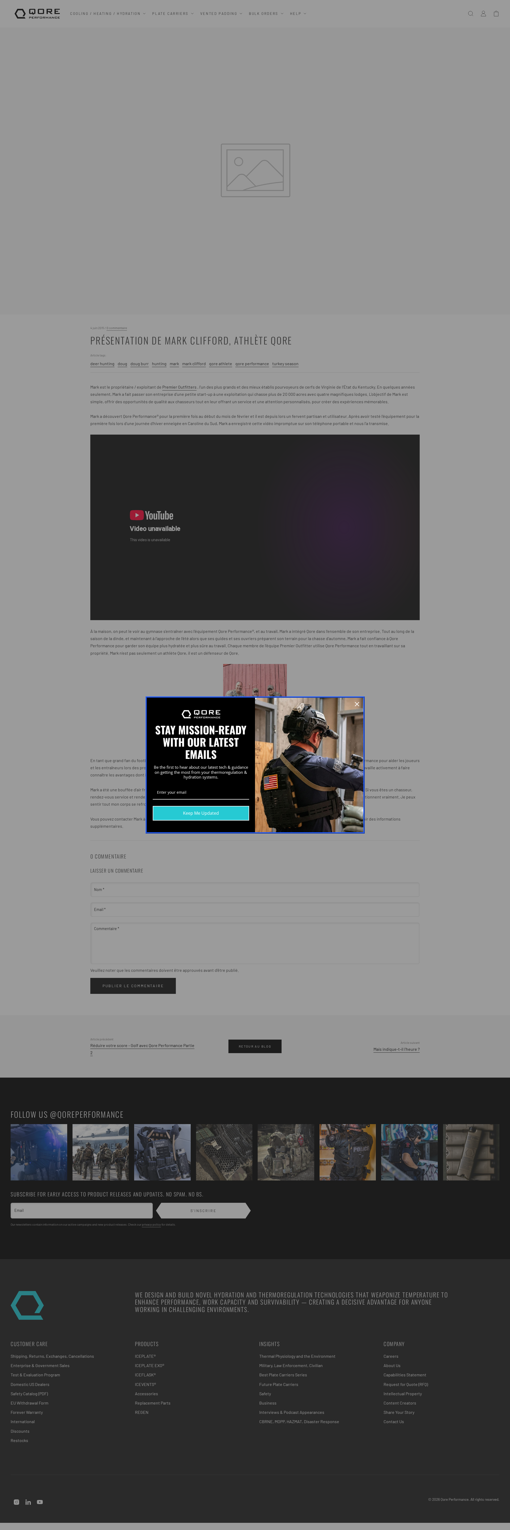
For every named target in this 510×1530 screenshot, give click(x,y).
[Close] (357, 704)
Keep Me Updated (201, 813)
